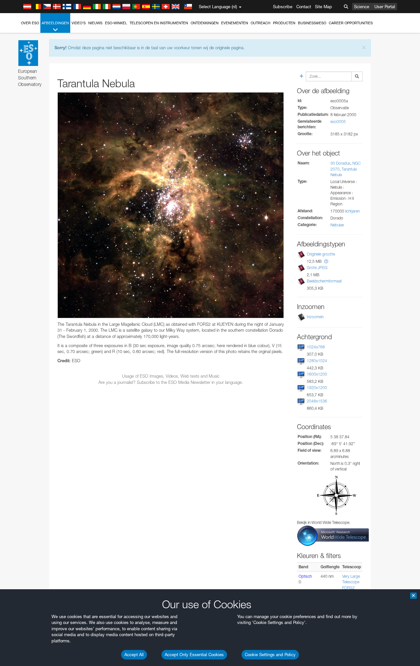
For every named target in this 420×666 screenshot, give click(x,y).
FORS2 (348, 587)
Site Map (323, 6)
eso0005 (338, 121)
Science (361, 6)
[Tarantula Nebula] (171, 205)
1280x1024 (317, 360)
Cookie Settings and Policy (270, 654)
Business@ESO (312, 23)
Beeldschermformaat (324, 281)
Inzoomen (315, 316)
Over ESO (30, 23)
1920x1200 (317, 387)
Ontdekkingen (205, 23)
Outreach (260, 23)
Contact (303, 6)
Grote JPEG (317, 267)
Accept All (134, 654)
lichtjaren (352, 211)
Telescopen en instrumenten (159, 23)
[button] (326, 261)
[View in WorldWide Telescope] (333, 535)
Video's (79, 23)
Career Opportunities (351, 23)
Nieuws (95, 23)
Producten (284, 23)
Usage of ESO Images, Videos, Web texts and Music (171, 376)
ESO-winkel (116, 23)
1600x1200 (317, 374)
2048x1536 (317, 401)
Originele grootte (321, 254)
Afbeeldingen (55, 23)
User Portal (384, 6)
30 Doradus (340, 163)
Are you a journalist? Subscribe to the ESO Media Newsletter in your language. (170, 382)
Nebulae (337, 224)
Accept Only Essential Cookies (194, 654)
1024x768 (316, 346)
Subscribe (282, 6)
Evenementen (234, 23)
